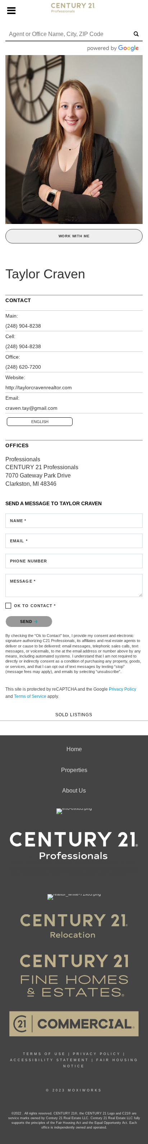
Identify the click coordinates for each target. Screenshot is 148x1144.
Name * (18, 521)
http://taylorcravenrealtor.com (38, 387)
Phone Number (28, 561)
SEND (27, 621)
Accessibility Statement (49, 1060)
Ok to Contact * (35, 606)
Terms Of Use (44, 1054)
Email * (19, 541)
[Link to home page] (74, 11)
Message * (23, 581)
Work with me (74, 236)
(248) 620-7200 (23, 367)
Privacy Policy (122, 689)
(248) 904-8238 (23, 326)
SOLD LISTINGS (73, 714)
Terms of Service (30, 696)
